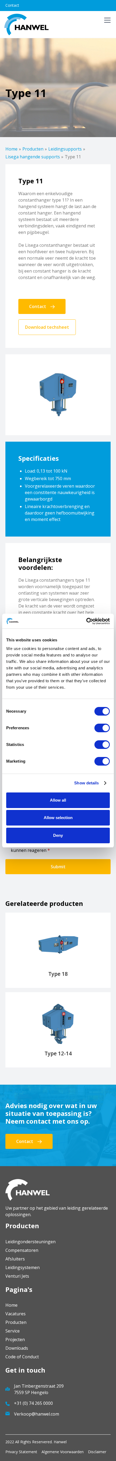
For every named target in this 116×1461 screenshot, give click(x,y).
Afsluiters (15, 1259)
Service (12, 1331)
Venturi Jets (17, 1276)
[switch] (102, 728)
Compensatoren (21, 1250)
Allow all (58, 800)
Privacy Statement (21, 1451)
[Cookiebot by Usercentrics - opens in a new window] (86, 621)
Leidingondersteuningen (30, 1242)
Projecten (15, 1339)
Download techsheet (47, 327)
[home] (26, 24)
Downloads (16, 1348)
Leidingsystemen (22, 1267)
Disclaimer (97, 1451)
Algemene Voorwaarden (63, 1451)
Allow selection (58, 817)
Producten (32, 149)
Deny (58, 835)
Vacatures (15, 1314)
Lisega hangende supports (32, 157)
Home (11, 149)
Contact (12, 5)
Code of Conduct (22, 1357)
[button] (106, 24)
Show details (86, 783)
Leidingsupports (65, 149)
